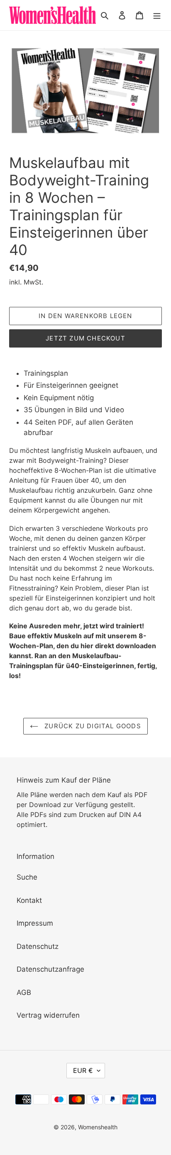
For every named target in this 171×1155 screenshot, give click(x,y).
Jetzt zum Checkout (85, 338)
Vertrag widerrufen (48, 1015)
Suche (27, 877)
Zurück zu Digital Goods (91, 726)
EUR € (83, 1070)
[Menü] (157, 15)
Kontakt (29, 900)
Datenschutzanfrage (50, 969)
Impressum (35, 923)
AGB (24, 992)
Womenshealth (97, 1127)
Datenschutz (38, 946)
